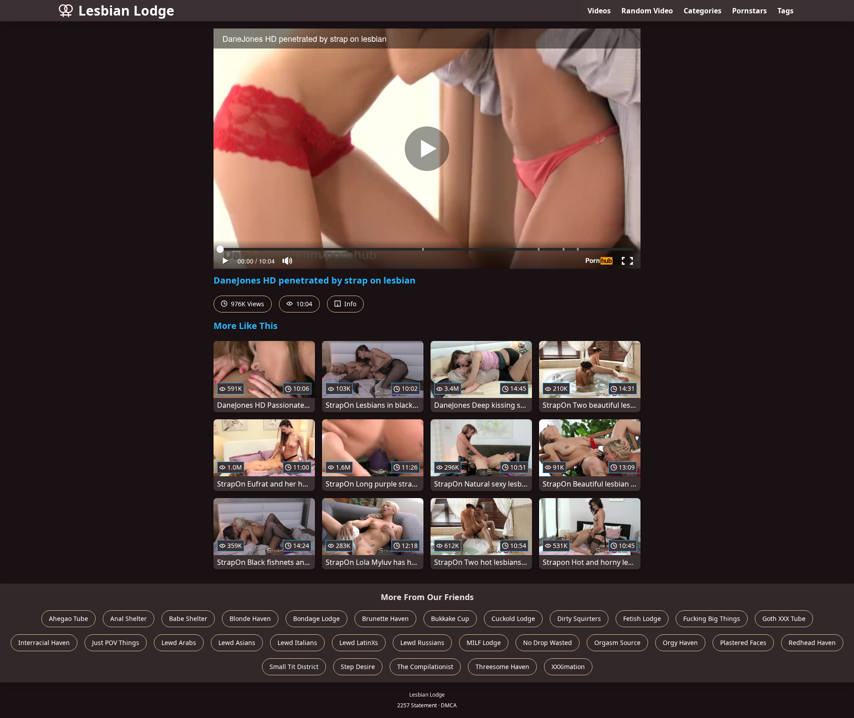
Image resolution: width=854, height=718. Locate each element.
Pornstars (749, 11)
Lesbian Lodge (126, 10)
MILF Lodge (484, 642)
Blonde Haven (250, 618)
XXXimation (568, 666)
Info (349, 304)
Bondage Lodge (316, 618)
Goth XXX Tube (784, 618)
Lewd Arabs (178, 642)
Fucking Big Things (711, 618)
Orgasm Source (617, 642)
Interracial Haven (44, 642)
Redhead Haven (812, 642)
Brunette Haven (385, 618)
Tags (785, 11)
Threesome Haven (502, 666)
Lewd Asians (236, 642)
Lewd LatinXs (358, 642)
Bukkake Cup (450, 618)
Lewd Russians (422, 642)
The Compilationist (425, 666)
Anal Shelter (128, 618)
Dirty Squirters (579, 618)
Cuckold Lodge (513, 618)
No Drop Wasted (547, 642)
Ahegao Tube (68, 618)
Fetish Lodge (642, 618)
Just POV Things (115, 642)
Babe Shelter (188, 618)
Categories (702, 11)
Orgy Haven (680, 642)
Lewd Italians (297, 642)
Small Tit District (294, 666)
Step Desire (358, 666)
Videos (599, 11)
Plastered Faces (743, 642)
